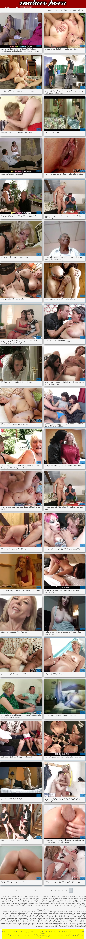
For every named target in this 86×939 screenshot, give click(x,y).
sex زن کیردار (78, 898)
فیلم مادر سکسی (53, 913)
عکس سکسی (7, 911)
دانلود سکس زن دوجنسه (78, 901)
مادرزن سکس (45, 915)
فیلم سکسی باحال (59, 916)
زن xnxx (24, 901)
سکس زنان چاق (61, 925)
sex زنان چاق (57, 898)
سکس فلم (82, 921)
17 (23, 890)
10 (35, 890)
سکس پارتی (50, 918)
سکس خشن (52, 911)
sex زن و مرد (12, 896)
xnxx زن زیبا (36, 898)
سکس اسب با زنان (21, 903)
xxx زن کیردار (45, 900)
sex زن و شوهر (22, 896)
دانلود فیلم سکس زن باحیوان (61, 901)
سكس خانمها (76, 903)
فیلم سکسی (64, 921)
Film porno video (80, 926)
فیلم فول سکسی (80, 915)
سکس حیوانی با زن (57, 905)
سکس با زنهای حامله (7, 903)
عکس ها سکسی (62, 911)
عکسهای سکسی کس (62, 918)
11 (30, 890)
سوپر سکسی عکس (59, 923)
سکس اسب (55, 915)
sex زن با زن (51, 896)
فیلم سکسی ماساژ (6, 920)
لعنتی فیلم (16, 7)
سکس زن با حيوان (77, 906)
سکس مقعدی (22, 918)
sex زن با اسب (60, 896)
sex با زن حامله (81, 896)
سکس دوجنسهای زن (14, 905)
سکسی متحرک (42, 913)
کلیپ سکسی (16, 911)
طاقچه (7, 7)
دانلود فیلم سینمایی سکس (39, 911)
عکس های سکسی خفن (37, 920)
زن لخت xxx (6, 901)
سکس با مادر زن (8, 913)
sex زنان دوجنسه (68, 898)
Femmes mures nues (41, 925)
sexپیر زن (49, 898)
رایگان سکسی (41, 918)
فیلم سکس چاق (35, 915)
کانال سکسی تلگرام (14, 915)
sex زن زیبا (42, 896)
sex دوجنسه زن (70, 896)
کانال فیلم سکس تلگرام (67, 915)
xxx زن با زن (7, 898)
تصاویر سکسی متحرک (66, 920)
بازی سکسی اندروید (35, 916)
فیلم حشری (56, 921)
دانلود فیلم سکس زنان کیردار (42, 901)
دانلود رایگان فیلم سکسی (73, 916)
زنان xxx (83, 903)
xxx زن (14, 898)
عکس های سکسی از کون (21, 920)
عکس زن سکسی (75, 918)
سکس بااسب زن (80, 905)
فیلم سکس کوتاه (47, 916)
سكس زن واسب (66, 903)
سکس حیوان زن (69, 905)
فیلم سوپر (38, 923)
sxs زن (43, 898)
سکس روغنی (17, 923)
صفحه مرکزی (26, 7)
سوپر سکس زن (33, 903)
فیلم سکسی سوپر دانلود (74, 925)
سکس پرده (82, 911)
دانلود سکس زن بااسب (10, 900)
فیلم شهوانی (78, 920)
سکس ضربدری (19, 921)
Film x (5, 925)
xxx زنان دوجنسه (35, 900)
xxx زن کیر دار (55, 900)
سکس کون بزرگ (31, 913)
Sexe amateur (12, 925)
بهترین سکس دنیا (20, 913)
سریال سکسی (25, 911)
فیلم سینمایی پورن (11, 918)
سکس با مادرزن (47, 923)
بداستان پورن (32, 918)
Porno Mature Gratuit (26, 925)
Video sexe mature (51, 926)
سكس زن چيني (55, 903)
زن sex (30, 901)
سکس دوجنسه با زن (28, 905)
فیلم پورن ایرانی (73, 911)
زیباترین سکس (74, 921)
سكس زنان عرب (44, 903)
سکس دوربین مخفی (65, 913)
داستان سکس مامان (51, 920)
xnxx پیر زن (21, 898)
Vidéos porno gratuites (66, 926)
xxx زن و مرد (65, 900)
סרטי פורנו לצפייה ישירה (74, 923)
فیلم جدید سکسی (30, 921)
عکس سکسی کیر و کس (43, 921)
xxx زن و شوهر (74, 900)
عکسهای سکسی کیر (79, 913)
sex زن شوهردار (33, 896)
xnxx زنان (29, 898)
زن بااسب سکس (15, 901)
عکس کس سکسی (28, 923)
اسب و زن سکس (23, 900)
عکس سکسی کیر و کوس (20, 916)
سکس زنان (43, 3)
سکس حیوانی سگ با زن (43, 905)
